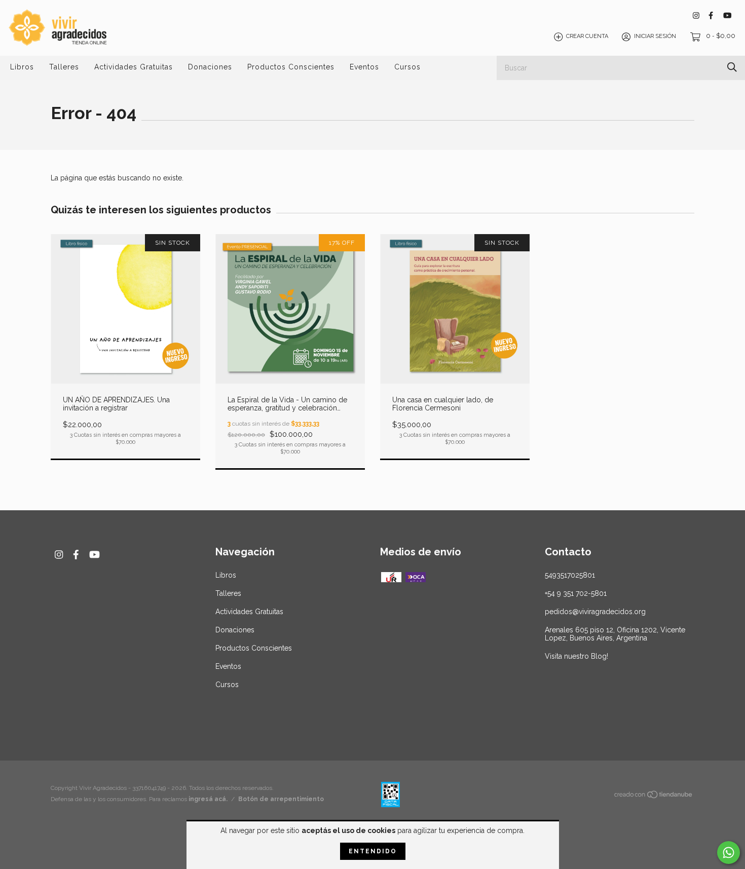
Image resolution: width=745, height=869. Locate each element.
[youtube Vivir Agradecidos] (727, 15)
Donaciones (210, 67)
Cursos (407, 67)
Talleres (64, 67)
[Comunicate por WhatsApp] (728, 852)
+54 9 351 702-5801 (576, 593)
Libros (22, 67)
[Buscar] (732, 67)
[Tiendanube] (653, 796)
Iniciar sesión (655, 36)
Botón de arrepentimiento (281, 799)
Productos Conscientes (290, 67)
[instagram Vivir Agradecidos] (696, 15)
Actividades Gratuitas (133, 67)
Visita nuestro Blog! (576, 656)
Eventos (364, 67)
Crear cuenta (587, 36)
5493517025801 (570, 575)
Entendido (373, 851)
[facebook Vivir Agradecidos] (710, 15)
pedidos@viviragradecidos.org (595, 612)
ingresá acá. (208, 799)
